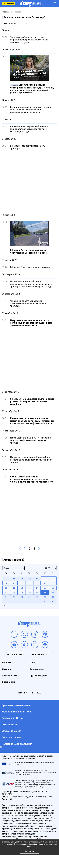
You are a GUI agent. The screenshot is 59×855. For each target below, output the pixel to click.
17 (6, 592)
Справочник (8, 682)
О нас (32, 662)
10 (6, 588)
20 (29, 592)
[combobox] (15, 23)
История (6, 669)
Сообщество (37, 669)
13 (29, 588)
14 (37, 588)
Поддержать (8, 4)
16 (53, 588)
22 (45, 592)
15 (45, 588)
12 (22, 588)
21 (37, 592)
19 (22, 592)
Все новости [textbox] (10, 23)
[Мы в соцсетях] (14, 634)
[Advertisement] (29, 181)
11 (14, 588)
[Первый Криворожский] (31, 4)
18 (14, 592)
